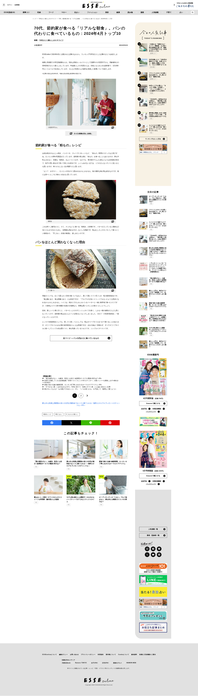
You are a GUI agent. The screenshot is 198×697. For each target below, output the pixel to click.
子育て (168, 12)
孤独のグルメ (117, 663)
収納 (39, 12)
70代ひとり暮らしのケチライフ (51, 40)
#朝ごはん (58, 414)
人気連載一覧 (153, 529)
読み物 (130, 12)
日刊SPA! (105, 663)
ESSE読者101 (9, 12)
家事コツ (26, 12)
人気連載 (155, 12)
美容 (107, 12)
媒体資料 (134, 654)
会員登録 (17, 5)
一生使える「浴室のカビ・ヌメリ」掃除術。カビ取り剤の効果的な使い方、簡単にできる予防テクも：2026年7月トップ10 (158, 47)
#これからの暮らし (72, 414)
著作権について (111, 654)
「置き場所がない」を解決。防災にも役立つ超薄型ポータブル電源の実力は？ (48, 462)
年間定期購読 (157, 409)
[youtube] (153, 554)
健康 (118, 12)
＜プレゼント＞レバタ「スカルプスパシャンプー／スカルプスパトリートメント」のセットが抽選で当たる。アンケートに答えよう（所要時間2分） (157, 267)
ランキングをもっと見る (153, 139)
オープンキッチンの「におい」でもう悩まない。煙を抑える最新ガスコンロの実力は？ (113, 499)
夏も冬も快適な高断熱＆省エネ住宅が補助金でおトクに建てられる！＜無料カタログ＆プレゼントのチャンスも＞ (80, 464)
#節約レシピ (47, 414)
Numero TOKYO (81, 663)
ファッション (92, 12)
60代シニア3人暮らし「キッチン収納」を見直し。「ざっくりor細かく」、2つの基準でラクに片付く (157, 88)
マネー (64, 12)
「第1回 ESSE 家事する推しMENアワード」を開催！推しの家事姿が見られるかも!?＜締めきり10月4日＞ (158, 318)
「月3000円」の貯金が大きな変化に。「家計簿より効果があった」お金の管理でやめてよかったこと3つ (158, 101)
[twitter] (71, 422)
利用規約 (101, 654)
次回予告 (144, 409)
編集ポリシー (63, 654)
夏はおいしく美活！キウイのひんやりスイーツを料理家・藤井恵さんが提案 (48, 498)
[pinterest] (159, 554)
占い (181, 12)
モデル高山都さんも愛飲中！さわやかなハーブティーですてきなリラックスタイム (80, 499)
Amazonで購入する (153, 403)
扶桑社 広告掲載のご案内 (147, 654)
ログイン (9, 5)
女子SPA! (94, 663)
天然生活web (66, 663)
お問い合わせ (74, 654)
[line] (90, 422)
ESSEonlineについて (49, 654)
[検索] (164, 152)
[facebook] (52, 422)
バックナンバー (151, 411)
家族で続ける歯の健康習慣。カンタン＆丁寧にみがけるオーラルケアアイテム (113, 462)
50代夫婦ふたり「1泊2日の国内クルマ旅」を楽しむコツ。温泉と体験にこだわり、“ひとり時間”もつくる (158, 62)
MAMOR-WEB (131, 663)
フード (51, 12)
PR (36, 467)
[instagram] (147, 548)
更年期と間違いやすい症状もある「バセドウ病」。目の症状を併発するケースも (157, 114)
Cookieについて (123, 654)
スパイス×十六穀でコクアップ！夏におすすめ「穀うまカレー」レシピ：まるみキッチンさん (157, 127)
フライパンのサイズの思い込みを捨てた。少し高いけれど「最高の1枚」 (157, 74)
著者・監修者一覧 (153, 535)
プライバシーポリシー (88, 654)
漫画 (142, 12)
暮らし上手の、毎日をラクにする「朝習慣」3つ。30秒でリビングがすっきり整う (157, 293)
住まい (77, 12)
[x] (147, 554)
